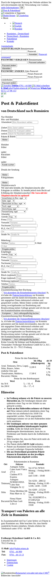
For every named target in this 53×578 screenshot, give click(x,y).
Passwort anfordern (37, 62)
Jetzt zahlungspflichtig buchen (26, 313)
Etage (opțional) (8, 278)
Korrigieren (6, 313)
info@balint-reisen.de (19, 548)
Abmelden (6, 68)
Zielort (4, 127)
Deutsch (18, 23)
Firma (3, 219)
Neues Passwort (35, 74)
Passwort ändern (9, 65)
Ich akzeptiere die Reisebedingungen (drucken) (25, 292)
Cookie (10, 565)
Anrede (4, 217)
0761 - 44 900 (15, 551)
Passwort (32, 51)
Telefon (4, 243)
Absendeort (6, 122)
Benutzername (27, 48)
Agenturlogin (7, 46)
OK (21, 8)
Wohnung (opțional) (10, 281)
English (18, 26)
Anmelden (33, 54)
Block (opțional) (8, 275)
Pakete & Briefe (8, 136)
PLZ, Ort (5, 228)
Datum (4, 130)
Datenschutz (12, 562)
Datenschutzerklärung (22, 295)
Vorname (5, 222)
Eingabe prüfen (8, 249)
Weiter (4, 140)
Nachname (6, 225)
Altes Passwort (31, 71)
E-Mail (38, 243)
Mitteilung (5, 240)
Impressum (12, 560)
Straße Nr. (5, 234)
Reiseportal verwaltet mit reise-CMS (32, 573)
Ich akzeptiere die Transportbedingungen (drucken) (26, 319)
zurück (4, 133)
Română (18, 29)
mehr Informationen (10, 7)
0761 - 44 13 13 (16, 555)
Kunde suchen (8, 165)
